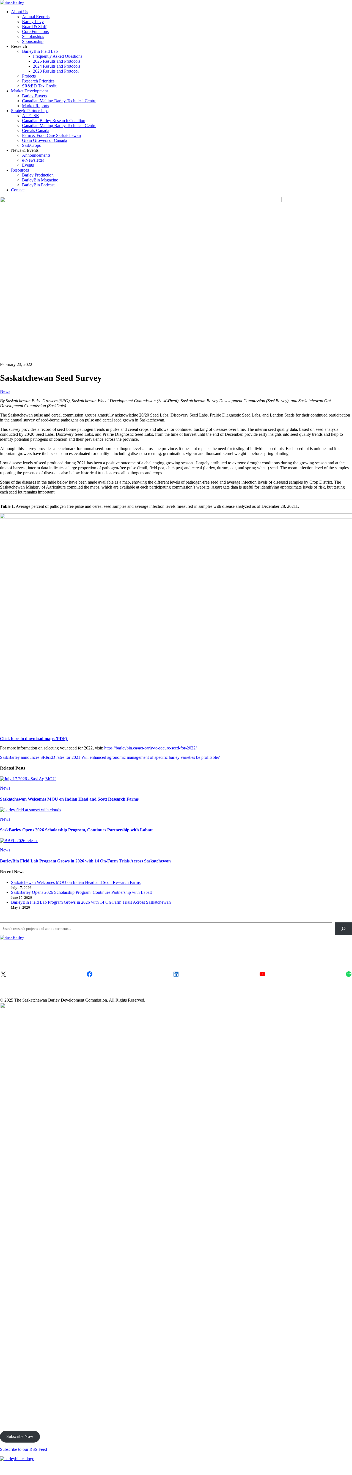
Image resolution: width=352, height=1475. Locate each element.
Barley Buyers (34, 95)
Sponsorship (32, 41)
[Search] (343, 928)
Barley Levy (33, 21)
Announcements (36, 155)
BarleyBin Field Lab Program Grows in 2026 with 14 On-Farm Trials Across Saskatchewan (85, 861)
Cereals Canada (35, 130)
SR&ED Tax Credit (39, 86)
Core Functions (35, 31)
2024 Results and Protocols (56, 66)
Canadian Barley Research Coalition (53, 120)
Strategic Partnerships (29, 110)
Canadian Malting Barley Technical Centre (59, 100)
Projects (29, 76)
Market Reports (35, 105)
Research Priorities (38, 81)
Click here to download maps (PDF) (34, 738)
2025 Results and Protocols (56, 61)
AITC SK (30, 115)
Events (28, 165)
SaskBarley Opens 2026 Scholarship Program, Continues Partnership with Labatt (76, 830)
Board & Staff (34, 26)
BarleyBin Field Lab (40, 51)
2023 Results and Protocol (56, 71)
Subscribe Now (19, 1436)
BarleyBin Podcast (38, 185)
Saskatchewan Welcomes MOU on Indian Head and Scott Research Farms (69, 799)
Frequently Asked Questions (57, 56)
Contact (17, 190)
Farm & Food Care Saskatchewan (51, 135)
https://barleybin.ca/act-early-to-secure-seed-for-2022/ (150, 748)
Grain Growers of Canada (44, 140)
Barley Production (38, 175)
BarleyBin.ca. (183, 1468)
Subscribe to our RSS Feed (23, 1449)
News (5, 391)
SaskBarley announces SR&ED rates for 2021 (40, 757)
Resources (20, 170)
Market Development (29, 91)
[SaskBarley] (12, 2)
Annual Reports (36, 16)
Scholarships (33, 36)
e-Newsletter (33, 160)
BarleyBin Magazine (40, 180)
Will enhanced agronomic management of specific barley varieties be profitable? (150, 757)
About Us (19, 11)
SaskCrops (31, 145)
